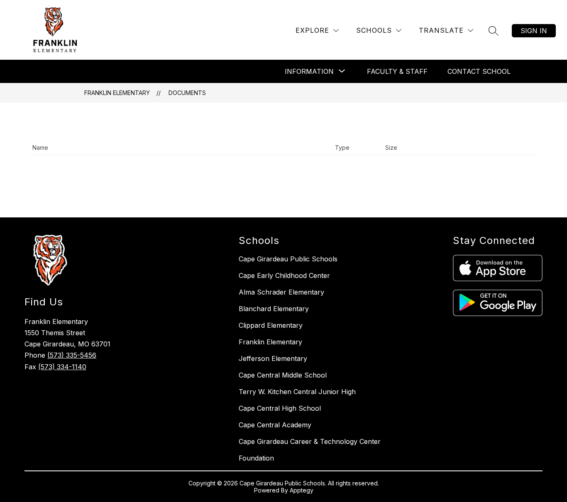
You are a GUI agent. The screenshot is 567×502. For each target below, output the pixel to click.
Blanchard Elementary (274, 309)
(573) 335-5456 (71, 355)
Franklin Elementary (117, 92)
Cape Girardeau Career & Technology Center (310, 441)
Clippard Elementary (271, 325)
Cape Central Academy (275, 425)
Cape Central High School (280, 408)
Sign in (534, 31)
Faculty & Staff (397, 71)
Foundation (256, 458)
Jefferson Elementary (273, 358)
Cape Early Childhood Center (284, 275)
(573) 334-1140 (62, 367)
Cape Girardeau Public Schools (288, 259)
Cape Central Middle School (283, 375)
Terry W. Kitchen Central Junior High (297, 391)
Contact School (479, 71)
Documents (187, 92)
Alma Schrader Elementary (281, 292)
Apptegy (301, 490)
